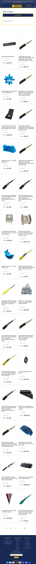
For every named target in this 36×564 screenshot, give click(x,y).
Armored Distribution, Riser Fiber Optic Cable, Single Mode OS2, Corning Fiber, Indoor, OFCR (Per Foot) (9, 373)
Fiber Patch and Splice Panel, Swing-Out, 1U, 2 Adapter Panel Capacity (26, 408)
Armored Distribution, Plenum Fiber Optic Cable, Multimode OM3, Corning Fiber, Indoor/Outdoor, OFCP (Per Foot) (9, 198)
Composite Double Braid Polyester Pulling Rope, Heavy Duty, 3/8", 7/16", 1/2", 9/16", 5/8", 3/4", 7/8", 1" (26, 233)
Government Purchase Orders (27, 547)
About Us (27, 539)
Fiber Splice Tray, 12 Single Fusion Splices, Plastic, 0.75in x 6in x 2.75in (26, 444)
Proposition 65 (17, 548)
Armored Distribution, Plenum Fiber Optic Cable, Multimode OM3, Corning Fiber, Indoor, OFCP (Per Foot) (26, 512)
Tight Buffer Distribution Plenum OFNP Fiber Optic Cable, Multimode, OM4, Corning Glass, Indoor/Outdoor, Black (9, 444)
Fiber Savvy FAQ (27, 548)
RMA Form (17, 544)
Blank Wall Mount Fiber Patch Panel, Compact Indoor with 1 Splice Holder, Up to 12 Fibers (9, 127)
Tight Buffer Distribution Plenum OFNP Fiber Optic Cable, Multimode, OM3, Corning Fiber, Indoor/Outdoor (26, 127)
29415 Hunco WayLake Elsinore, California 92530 (8, 543)
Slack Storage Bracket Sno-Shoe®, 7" (25, 372)
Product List (17, 543)
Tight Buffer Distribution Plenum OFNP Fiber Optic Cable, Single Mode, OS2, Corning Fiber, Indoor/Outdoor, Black (26, 58)
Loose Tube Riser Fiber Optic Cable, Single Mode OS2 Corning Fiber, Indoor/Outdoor (9, 478)
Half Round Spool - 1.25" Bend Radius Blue (9, 161)
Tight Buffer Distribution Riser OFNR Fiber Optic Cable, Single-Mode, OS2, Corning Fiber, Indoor (9, 302)
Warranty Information (27, 543)
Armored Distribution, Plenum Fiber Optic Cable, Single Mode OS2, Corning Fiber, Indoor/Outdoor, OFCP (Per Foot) (9, 338)
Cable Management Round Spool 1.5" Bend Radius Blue (9, 92)
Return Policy (27, 540)
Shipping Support (27, 546)
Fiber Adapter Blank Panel (8, 56)
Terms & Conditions (27, 544)
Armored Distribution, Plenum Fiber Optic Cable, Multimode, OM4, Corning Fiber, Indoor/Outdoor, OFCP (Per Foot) (9, 409)
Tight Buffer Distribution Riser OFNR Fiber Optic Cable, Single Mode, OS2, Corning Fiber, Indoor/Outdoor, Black (26, 93)
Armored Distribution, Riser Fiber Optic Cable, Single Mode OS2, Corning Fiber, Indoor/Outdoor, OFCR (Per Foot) (26, 198)
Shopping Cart (18, 540)
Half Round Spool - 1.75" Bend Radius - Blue (9, 267)
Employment (17, 547)
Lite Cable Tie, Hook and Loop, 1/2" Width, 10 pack (9, 511)
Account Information (17, 539)
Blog (17, 546)
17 (24, 528)
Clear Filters (18, 15)
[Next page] (29, 528)
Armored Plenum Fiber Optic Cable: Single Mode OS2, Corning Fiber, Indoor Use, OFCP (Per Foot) (26, 268)
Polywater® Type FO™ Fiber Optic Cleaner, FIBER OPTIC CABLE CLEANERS (25, 302)
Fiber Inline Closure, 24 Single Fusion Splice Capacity (26, 477)
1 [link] (6, 528)
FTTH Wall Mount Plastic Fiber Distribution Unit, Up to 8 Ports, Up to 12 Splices (9, 233)
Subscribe (16, 557)
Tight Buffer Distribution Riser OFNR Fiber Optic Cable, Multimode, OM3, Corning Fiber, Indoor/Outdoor (26, 162)
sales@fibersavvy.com (8, 541)
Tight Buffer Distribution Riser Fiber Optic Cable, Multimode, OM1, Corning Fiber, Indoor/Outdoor (26, 337)
